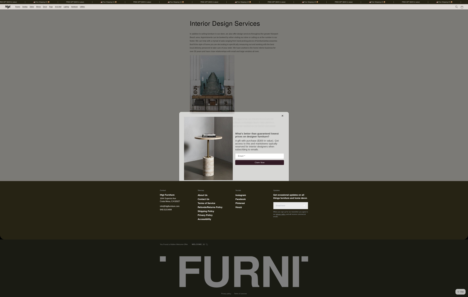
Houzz (238, 207)
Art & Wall (58, 7)
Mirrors (38, 7)
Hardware (74, 7)
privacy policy (281, 214)
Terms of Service (206, 203)
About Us (202, 195)
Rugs (51, 7)
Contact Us (203, 199)
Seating (24, 7)
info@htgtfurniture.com (169, 206)
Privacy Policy (205, 215)
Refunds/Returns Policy (210, 207)
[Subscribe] (304, 205)
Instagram (240, 195)
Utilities (82, 7)
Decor (45, 7)
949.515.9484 (166, 210)
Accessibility (204, 219)
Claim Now (260, 162)
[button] (17, 7)
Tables (32, 7)
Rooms (17, 7)
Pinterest (240, 203)
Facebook (240, 199)
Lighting (66, 7)
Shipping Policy (206, 211)
